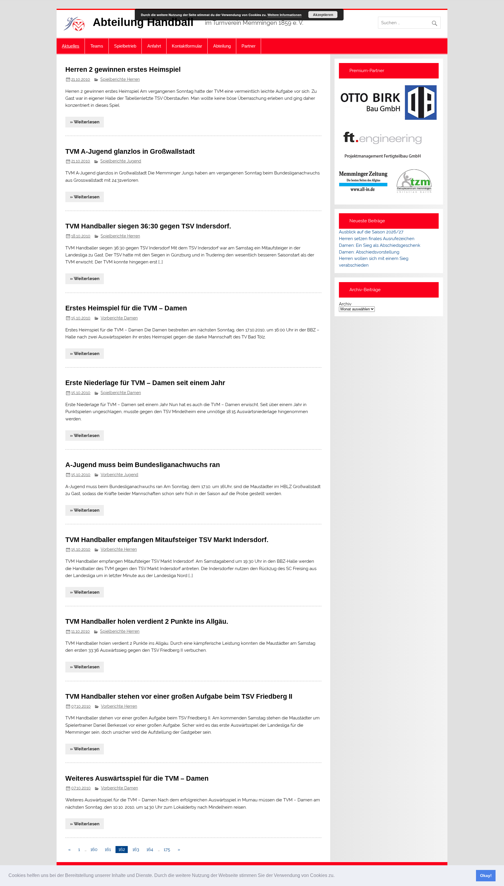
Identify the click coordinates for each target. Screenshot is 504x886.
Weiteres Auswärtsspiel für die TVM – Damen (137, 778)
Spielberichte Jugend (120, 161)
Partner (249, 45)
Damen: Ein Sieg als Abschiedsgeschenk (379, 245)
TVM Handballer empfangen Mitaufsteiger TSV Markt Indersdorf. (166, 540)
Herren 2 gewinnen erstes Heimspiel (123, 69)
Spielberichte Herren (120, 79)
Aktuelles (70, 45)
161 (108, 849)
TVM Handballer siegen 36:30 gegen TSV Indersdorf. (148, 226)
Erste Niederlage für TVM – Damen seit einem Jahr (145, 383)
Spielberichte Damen (121, 392)
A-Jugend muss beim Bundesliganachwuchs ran (142, 465)
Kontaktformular (187, 45)
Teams (96, 45)
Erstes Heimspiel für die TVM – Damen (126, 308)
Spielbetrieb (125, 45)
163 (135, 849)
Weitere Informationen (284, 15)
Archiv (345, 304)
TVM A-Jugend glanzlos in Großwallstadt (130, 151)
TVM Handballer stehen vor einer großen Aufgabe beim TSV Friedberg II (178, 696)
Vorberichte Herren (119, 549)
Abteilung (222, 45)
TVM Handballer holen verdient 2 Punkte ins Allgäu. (146, 621)
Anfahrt (154, 45)
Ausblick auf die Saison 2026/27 (371, 232)
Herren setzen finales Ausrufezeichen (376, 238)
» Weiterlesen (84, 122)
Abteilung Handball (143, 22)
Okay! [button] (486, 875)
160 (93, 849)
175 (167, 849)
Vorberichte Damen (119, 318)
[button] (336, 876)
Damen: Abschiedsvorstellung (369, 252)
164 (149, 849)
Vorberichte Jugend (119, 474)
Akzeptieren (323, 14)
